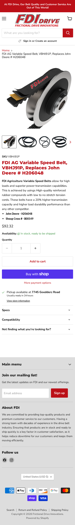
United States (35, 476)
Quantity (7, 239)
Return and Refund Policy (32, 510)
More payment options (37, 282)
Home (6, 50)
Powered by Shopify (37, 518)
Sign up (59, 393)
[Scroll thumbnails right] (70, 142)
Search (10, 510)
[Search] (68, 33)
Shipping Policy (59, 510)
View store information (18, 301)
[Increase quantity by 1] (35, 248)
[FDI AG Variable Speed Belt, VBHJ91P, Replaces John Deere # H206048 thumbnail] (9, 142)
